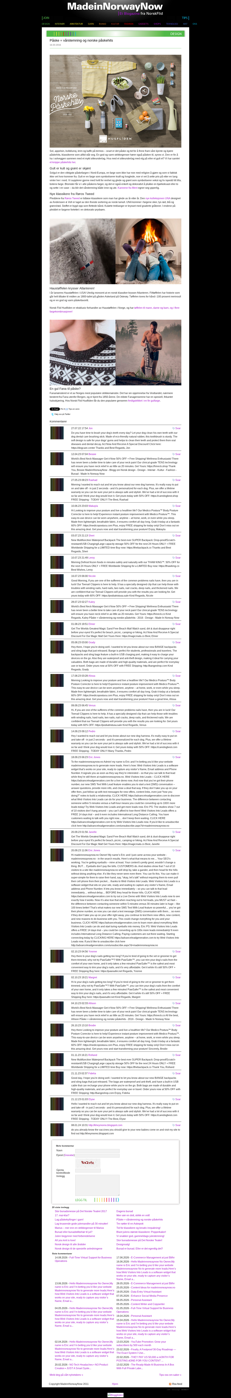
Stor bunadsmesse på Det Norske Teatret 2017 (81, 1211)
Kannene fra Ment (128, 187)
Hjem (115, 1384)
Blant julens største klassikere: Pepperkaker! (141, 1232)
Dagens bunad (124, 1211)
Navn (59, 1150)
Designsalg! (123, 1244)
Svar (178, 428)
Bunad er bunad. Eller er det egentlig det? (139, 1248)
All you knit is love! (65, 1240)
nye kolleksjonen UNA (158, 198)
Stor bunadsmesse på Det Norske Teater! (139, 1240)
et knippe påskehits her (62, 162)
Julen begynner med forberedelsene (75, 1236)
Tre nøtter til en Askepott (129, 1223)
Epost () (65, 1155)
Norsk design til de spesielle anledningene (78, 1248)
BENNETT (185, 1389)
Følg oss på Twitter (62, 414)
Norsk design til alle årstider (70, 1244)
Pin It (62, 409)
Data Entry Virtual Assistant (146, 1291)
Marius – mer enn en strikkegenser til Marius (79, 1228)
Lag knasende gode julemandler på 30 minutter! (81, 1223)
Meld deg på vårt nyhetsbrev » (66, 1375)
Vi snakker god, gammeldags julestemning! (140, 1236)
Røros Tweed (72, 198)
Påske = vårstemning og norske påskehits (139, 1219)
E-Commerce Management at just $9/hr (153, 1257)
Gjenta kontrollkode (63, 1171)
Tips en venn (74, 409)
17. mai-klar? (62, 1215)
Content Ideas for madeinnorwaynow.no (153, 1287)
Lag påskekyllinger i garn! (69, 1219)
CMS (168, 1389)
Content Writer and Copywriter (148, 1304)
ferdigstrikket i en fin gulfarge (144, 400)
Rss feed (177, 1384)
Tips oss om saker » (170, 1375)
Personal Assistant (141, 1300)
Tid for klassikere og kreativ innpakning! (138, 1228)
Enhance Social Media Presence (149, 1295)
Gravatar (69, 1155)
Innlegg (60, 1176)
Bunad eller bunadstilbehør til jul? (73, 1232)
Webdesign (176, 1389)
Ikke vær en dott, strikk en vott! (133, 1215)
